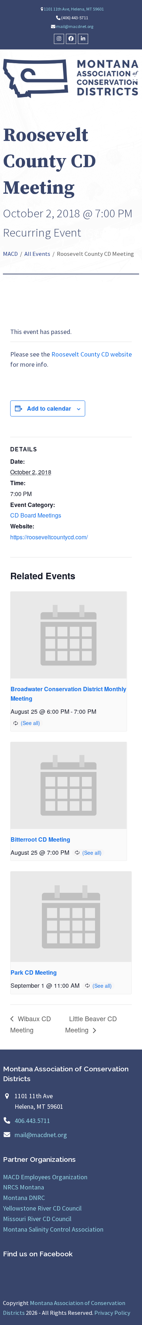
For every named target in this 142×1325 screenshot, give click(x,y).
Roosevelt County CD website (91, 354)
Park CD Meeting (34, 972)
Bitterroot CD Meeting (40, 839)
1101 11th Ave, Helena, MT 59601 (74, 9)
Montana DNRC (24, 1197)
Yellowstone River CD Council (42, 1208)
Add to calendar (49, 408)
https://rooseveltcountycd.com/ (49, 537)
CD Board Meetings (35, 515)
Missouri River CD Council (37, 1219)
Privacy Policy (112, 1313)
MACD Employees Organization (45, 1177)
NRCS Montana (23, 1187)
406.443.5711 (32, 1120)
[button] (135, 78)
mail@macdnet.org (74, 26)
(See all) (103, 232)
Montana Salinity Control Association (53, 1229)
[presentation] (69, 635)
